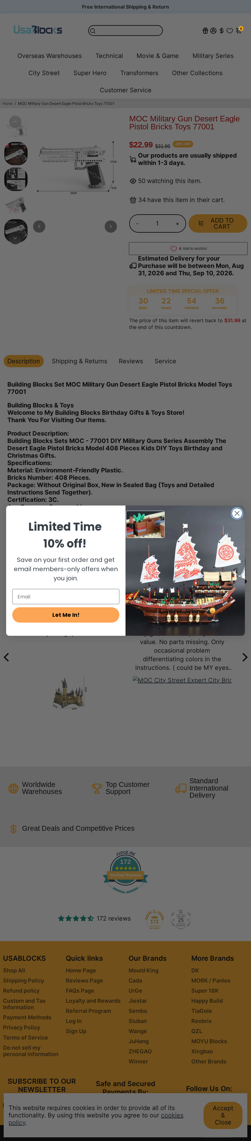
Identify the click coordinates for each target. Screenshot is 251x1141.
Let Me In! (66, 615)
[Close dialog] (237, 513)
